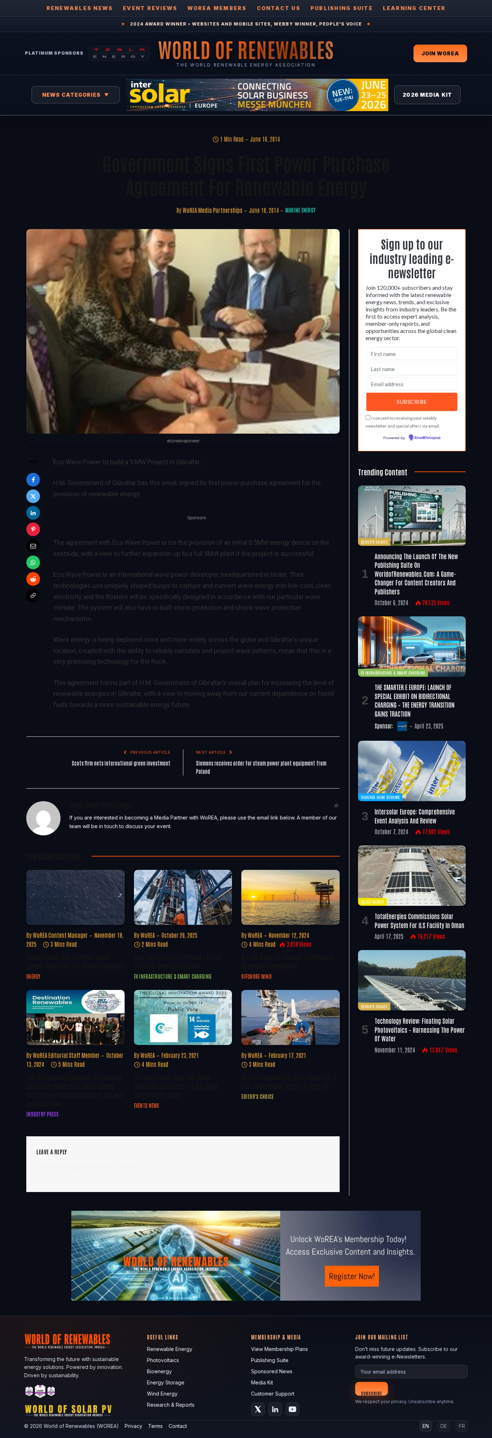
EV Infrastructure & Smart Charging (173, 976)
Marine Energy (300, 210)
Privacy (133, 1426)
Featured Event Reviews (380, 797)
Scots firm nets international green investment (121, 762)
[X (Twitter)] (258, 1409)
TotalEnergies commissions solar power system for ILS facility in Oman (419, 920)
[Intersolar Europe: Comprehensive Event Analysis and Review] (412, 771)
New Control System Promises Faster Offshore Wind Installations (178, 961)
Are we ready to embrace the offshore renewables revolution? (287, 961)
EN (425, 1426)
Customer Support (272, 1394)
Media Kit (262, 1382)
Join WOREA (440, 53)
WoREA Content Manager (60, 935)
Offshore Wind (256, 976)
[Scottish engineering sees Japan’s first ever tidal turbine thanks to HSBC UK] (290, 1017)
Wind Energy (162, 1394)
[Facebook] (33, 480)
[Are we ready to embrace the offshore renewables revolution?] (290, 897)
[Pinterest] (33, 529)
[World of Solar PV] (68, 1412)
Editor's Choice (257, 1096)
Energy (33, 976)
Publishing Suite (341, 8)
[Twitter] (33, 496)
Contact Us (278, 8)
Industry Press (42, 1114)
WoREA (147, 935)
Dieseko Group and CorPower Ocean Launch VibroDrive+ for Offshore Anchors (75, 961)
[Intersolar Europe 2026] (257, 95)
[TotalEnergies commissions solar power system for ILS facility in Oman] (412, 875)
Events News (146, 1105)
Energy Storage (165, 1382)
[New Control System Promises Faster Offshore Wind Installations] (183, 897)
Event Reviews (150, 8)
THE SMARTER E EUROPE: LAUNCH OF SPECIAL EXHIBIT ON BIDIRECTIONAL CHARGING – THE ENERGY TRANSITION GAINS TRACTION (415, 700)
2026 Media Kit (427, 95)
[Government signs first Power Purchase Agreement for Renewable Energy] (183, 331)
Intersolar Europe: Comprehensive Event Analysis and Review (415, 815)
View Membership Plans (279, 1349)
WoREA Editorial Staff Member (66, 1055)
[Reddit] (33, 579)
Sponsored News (271, 1371)
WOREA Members (216, 8)
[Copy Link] (33, 595)
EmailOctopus (427, 438)
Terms (155, 1426)
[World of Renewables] (40, 1392)
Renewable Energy (169, 1349)
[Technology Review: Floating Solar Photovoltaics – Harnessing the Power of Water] (412, 980)
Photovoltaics (163, 1360)
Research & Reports (170, 1405)
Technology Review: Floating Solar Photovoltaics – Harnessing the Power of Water (420, 1029)
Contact (178, 1426)
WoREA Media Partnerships (212, 210)
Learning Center (414, 8)
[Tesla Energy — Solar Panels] (119, 53)
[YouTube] (292, 1409)
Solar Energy (372, 901)
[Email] (33, 546)
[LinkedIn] (33, 513)
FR (462, 1426)
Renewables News (79, 8)
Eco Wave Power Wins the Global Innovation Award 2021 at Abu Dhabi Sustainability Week (176, 1086)
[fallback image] (246, 1256)
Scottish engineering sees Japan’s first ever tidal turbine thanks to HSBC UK (288, 1081)
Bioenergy (159, 1371)
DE (443, 1426)
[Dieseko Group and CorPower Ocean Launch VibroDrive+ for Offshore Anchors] (75, 897)
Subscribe (371, 1393)
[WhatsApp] (33, 562)
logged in (78, 1167)
